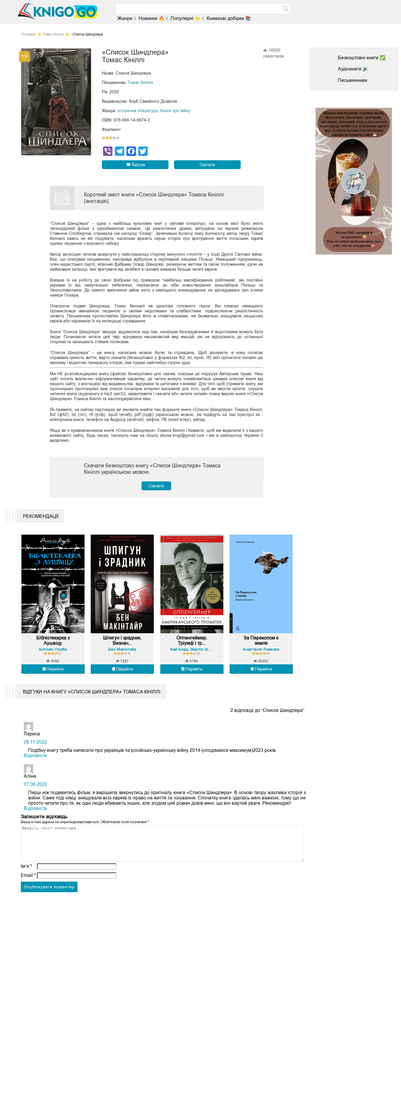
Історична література (137, 110)
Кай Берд (179, 649)
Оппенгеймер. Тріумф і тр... (191, 640)
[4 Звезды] (114, 138)
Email (28, 875)
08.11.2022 (35, 742)
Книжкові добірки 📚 (229, 18)
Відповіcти (35, 755)
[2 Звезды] (107, 138)
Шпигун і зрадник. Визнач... (122, 640)
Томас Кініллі (140, 82)
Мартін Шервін (204, 649)
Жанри (124, 18)
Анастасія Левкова (261, 649)
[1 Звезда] (103, 138)
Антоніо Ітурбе (53, 649)
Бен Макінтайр (122, 649)
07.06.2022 (35, 784)
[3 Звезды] (110, 138)
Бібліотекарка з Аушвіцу (53, 640)
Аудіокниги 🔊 (353, 68)
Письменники (352, 80)
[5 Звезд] (117, 138)
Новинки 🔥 (151, 18)
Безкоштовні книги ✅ (361, 57)
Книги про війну (175, 110)
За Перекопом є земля (261, 640)
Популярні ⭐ (186, 18)
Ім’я (26, 866)
